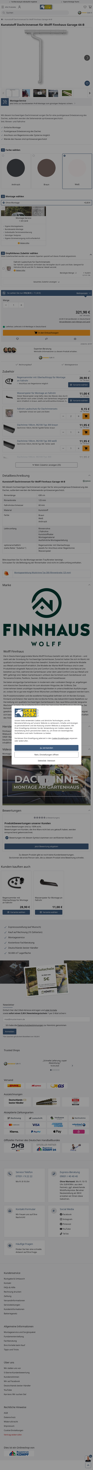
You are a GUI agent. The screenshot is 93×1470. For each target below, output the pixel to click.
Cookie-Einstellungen (60, 738)
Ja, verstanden (46, 748)
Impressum (51, 760)
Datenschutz (42, 760)
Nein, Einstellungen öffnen (46, 754)
